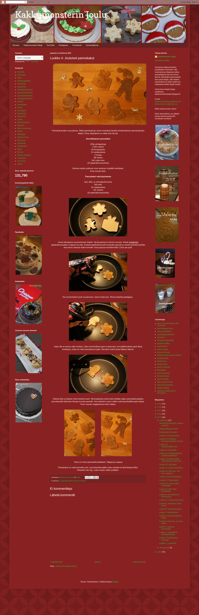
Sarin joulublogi (163, 373)
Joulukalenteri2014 (24, 90)
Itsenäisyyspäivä (23, 81)
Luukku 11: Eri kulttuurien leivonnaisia (169, 496)
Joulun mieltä (162, 349)
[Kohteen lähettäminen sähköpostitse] (86, 477)
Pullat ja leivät (22, 137)
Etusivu (16, 45)
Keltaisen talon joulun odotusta (169, 355)
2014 (159, 552)
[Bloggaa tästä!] (89, 477)
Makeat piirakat (23, 122)
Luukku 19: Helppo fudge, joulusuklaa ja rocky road (170, 460)
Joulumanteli (162, 346)
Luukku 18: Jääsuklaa (168, 464)
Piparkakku (161, 370)
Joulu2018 (21, 84)
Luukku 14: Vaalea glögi (168, 480)
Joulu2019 (21, 87)
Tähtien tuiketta (163, 388)
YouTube (50, 45)
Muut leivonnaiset (80, 481)
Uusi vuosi (21, 161)
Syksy (19, 149)
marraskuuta (165, 548)
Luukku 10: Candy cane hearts (171, 500)
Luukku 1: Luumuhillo (167, 543)
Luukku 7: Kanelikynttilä (168, 512)
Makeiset (20, 125)
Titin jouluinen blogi (165, 382)
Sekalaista (21, 143)
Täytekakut (21, 158)
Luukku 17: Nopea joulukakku (171, 468)
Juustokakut (22, 105)
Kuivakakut (21, 111)
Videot (19, 164)
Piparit (19, 131)
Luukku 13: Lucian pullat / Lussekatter (169, 485)
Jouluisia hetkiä (163, 343)
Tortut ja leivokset (24, 155)
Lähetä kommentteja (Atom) (66, 566)
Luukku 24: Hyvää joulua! (169, 436)
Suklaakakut (22, 146)
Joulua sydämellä (164, 331)
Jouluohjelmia (92, 45)
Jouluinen (161, 337)
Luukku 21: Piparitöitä (167, 450)
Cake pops (21, 75)
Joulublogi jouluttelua (165, 335)
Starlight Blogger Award (168, 429)
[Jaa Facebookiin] (94, 477)
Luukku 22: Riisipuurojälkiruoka (168, 446)
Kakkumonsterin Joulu (61, 14)
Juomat (20, 102)
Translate (34, 61)
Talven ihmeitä (163, 379)
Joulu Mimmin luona (165, 329)
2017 (159, 411)
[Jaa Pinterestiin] (97, 477)
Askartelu (21, 72)
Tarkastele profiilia (162, 60)
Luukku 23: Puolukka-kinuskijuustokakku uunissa (171, 440)
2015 (159, 417)
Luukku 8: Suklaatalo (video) (170, 509)
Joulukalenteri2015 (66, 481)
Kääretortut (21, 116)
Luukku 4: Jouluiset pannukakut (167, 528)
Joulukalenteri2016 (24, 96)
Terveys (20, 152)
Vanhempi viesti (139, 562)
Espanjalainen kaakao (168, 432)
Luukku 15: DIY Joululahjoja (170, 477)
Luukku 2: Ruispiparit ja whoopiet (168, 539)
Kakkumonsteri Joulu (167, 57)
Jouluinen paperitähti (165, 340)
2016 (159, 414)
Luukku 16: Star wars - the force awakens (169, 472)
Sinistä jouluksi (163, 376)
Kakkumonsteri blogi (33, 45)
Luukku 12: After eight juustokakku (167, 490)
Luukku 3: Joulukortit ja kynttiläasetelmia (168, 533)
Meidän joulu (162, 364)
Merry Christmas (163, 367)
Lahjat (19, 119)
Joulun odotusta (163, 352)
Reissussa (21, 140)
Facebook (77, 45)
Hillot (19, 78)
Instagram (63, 45)
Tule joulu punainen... (165, 385)
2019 (159, 404)
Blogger (115, 582)
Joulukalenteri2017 (24, 99)
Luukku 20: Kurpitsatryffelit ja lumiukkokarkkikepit (170, 454)
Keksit (19, 108)
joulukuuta (164, 420)
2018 (159, 407)
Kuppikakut (21, 113)
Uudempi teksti (56, 562)
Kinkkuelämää (162, 358)
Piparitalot (21, 134)
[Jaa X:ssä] (91, 477)
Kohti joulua (162, 361)
